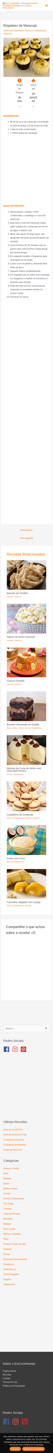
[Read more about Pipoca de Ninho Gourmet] (26, 618)
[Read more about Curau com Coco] (26, 840)
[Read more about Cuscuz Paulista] (26, 662)
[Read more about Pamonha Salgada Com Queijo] (26, 883)
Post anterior (26, 530)
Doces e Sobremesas (36, 30)
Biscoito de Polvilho (17, 593)
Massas (7, 1224)
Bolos (9, 728)
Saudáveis (8, 1264)
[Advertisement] (26, 170)
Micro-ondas (9, 1229)
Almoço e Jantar (11, 1168)
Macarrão (8, 1219)
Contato (6, 1378)
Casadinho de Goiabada (20, 814)
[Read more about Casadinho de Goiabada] (26, 796)
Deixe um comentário (13, 30)
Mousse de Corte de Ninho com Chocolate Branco (24, 769)
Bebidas (7, 1178)
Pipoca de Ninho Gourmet (21, 636)
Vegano (7, 1279)
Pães (5, 1239)
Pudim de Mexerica (12, 1150)
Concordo (15, 1449)
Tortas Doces (9, 1269)
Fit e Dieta (8, 1203)
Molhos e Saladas (12, 1234)
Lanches (10, 597)
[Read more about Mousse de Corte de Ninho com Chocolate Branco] (26, 750)
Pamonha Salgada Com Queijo (23, 902)
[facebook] (7, 1049)
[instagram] (16, 1049)
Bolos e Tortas (18, 728)
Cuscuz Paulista (15, 680)
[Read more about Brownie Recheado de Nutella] (26, 706)
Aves (5, 1173)
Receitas (7, 1374)
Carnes (6, 1193)
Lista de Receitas (11, 1213)
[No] (49, 1443)
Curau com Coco (16, 858)
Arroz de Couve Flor (13, 1129)
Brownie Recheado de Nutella (23, 724)
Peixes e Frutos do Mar (14, 1244)
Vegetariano (9, 1284)
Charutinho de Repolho (14, 1144)
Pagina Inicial (9, 1371)
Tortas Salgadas (11, 1274)
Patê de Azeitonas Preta (15, 1134)
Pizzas (6, 1254)
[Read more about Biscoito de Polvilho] (26, 574)
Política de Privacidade (14, 1386)
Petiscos (7, 34)
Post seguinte (26, 538)
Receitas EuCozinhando (15, 1259)
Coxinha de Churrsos (13, 1139)
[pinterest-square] (24, 1049)
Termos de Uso (10, 1382)
